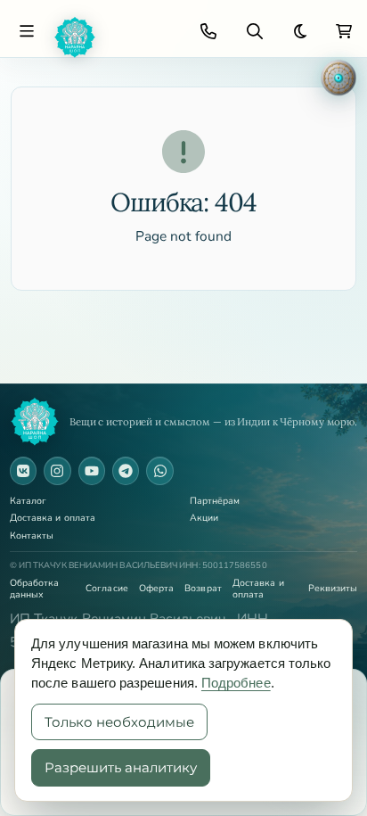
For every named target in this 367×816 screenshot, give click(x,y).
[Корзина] (344, 31)
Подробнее (236, 682)
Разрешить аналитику (121, 767)
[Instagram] (57, 471)
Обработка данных (35, 589)
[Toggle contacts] (208, 31)
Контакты (32, 536)
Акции (204, 518)
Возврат (203, 589)
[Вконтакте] (23, 471)
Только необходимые (119, 721)
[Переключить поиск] (254, 31)
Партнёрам (215, 501)
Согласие (107, 589)
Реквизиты (333, 589)
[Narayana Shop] (114, 37)
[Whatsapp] (159, 471)
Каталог (28, 501)
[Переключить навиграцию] (26, 31)
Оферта (156, 589)
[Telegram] (125, 471)
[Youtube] (91, 471)
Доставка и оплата (52, 518)
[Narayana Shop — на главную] (35, 422)
